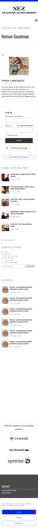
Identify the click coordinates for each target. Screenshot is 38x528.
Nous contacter (7, 495)
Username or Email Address (14, 116)
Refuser (19, 517)
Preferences (19, 523)
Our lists (5, 252)
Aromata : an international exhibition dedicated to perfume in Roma (21, 288)
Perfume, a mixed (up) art (13, 80)
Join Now (13, 157)
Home (14, 28)
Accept (19, 512)
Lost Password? (22, 157)
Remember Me (12, 135)
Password (8, 126)
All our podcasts (8, 240)
